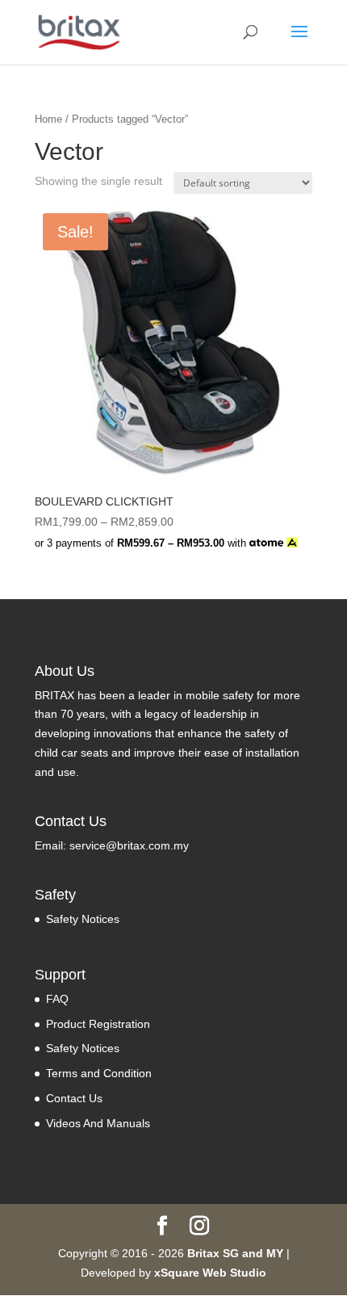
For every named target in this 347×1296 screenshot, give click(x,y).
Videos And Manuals (98, 1123)
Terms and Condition (99, 1073)
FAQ (57, 998)
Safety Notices (82, 918)
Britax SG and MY (235, 1253)
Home (48, 119)
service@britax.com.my (129, 845)
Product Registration (98, 1023)
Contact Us (74, 1098)
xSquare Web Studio (210, 1272)
